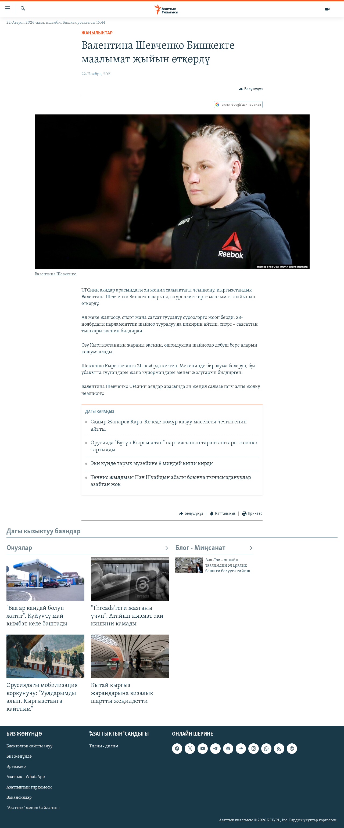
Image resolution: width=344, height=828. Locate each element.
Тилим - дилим (103, 746)
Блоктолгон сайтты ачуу (29, 746)
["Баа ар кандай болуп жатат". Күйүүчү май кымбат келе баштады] (45, 579)
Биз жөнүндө (19, 756)
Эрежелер (16, 767)
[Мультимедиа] (327, 9)
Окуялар (19, 548)
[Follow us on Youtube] (203, 748)
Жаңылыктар (97, 33)
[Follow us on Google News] (228, 748)
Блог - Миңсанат (200, 548)
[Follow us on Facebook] (177, 748)
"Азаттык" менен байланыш (33, 808)
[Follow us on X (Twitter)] (190, 748)
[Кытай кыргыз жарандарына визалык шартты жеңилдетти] (130, 656)
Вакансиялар (19, 797)
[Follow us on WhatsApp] (266, 748)
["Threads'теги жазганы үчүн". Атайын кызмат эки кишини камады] (130, 579)
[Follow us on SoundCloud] (241, 748)
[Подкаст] (292, 748)
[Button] (251, 89)
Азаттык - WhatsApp (25, 777)
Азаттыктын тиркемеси (29, 787)
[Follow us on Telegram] (215, 748)
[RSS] (279, 748)
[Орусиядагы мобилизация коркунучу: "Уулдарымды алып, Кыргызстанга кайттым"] (45, 656)
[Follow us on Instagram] (253, 748)
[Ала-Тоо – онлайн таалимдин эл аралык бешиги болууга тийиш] (189, 565)
